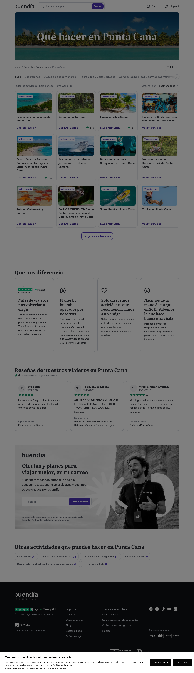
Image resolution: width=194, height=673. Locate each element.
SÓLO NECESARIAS (160, 662)
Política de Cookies (62, 665)
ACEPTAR (182, 662)
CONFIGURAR (138, 662)
